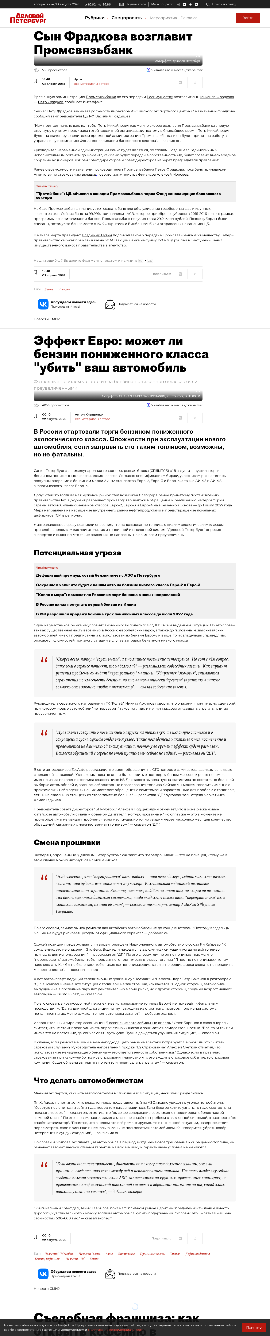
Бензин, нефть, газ (47, 1259)
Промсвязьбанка (101, 97)
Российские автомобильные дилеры (139, 1023)
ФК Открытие (110, 224)
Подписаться (136, 4)
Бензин (94, 1259)
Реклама (189, 18)
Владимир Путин (97, 235)
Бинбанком (138, 224)
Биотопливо (126, 1253)
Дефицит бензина (198, 1253)
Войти (248, 18)
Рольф (117, 703)
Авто (109, 1253)
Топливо (175, 1253)
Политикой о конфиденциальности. (116, 1330)
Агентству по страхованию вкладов (65, 174)
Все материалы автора (91, 84)
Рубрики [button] (95, 17)
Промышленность (152, 1253)
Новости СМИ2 (47, 319)
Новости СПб (75, 1259)
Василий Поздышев (113, 116)
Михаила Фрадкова (217, 97)
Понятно (254, 1327)
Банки (49, 289)
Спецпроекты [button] (128, 17)
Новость (64, 289)
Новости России (89, 1253)
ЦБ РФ (88, 116)
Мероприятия (163, 18)
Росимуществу (160, 97)
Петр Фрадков (50, 102)
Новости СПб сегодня (59, 1253)
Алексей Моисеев (172, 174)
